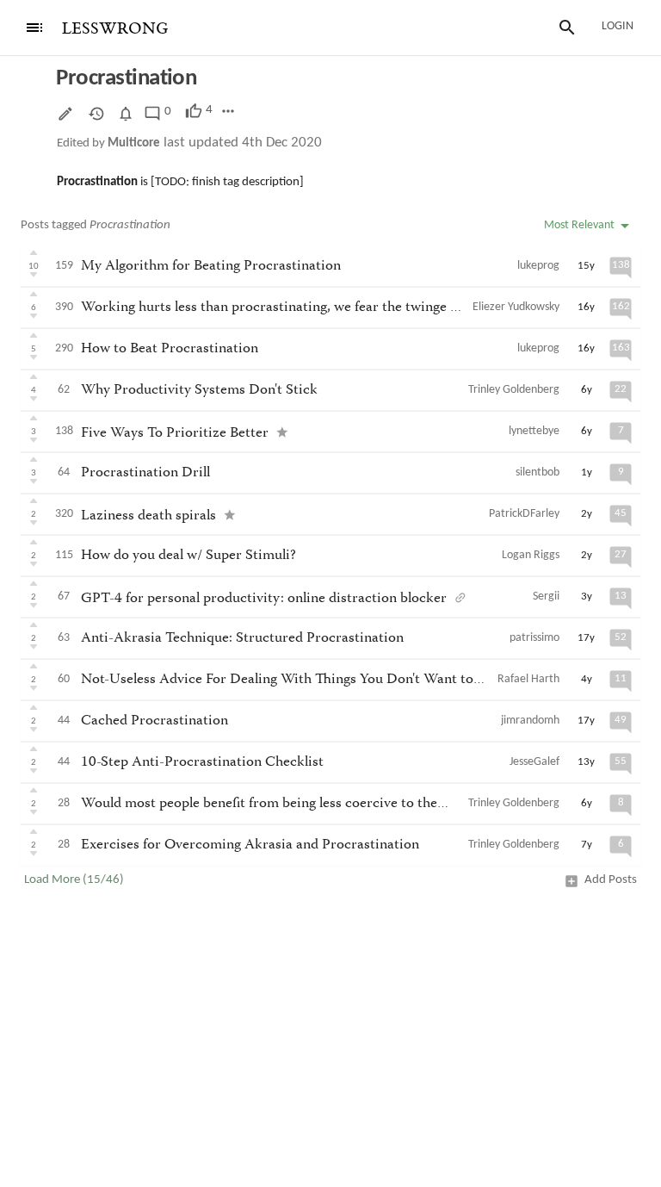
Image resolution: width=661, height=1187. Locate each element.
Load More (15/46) (74, 879)
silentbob (537, 472)
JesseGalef (534, 761)
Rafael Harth (528, 679)
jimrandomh (530, 720)
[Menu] (34, 27)
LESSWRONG (115, 29)
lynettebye (534, 431)
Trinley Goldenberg (513, 389)
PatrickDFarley (524, 513)
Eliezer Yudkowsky (516, 307)
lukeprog (538, 265)
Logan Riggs (530, 555)
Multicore (134, 143)
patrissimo (534, 637)
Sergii (546, 596)
